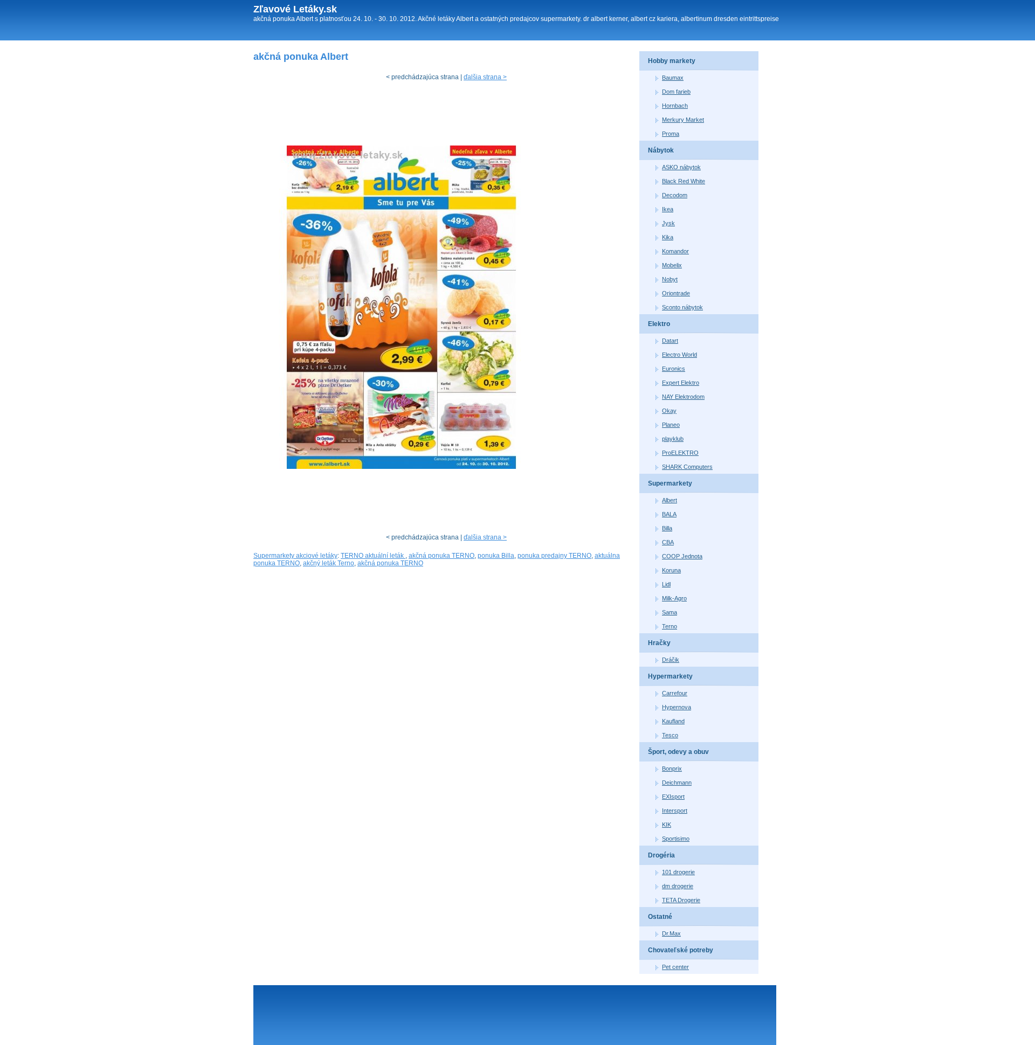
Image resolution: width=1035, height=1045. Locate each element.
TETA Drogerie (681, 900)
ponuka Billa (496, 555)
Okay (669, 410)
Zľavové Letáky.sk (295, 9)
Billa (667, 528)
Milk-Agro (674, 598)
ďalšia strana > (485, 77)
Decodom (674, 195)
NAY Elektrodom (683, 396)
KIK (666, 824)
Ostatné (660, 917)
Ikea (667, 209)
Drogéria (661, 855)
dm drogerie (677, 886)
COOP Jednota (682, 556)
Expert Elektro (680, 382)
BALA (669, 514)
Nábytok (661, 150)
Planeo (671, 424)
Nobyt (670, 279)
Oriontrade (676, 293)
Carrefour (674, 693)
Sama (669, 612)
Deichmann (677, 782)
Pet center (675, 967)
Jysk (668, 223)
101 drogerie (678, 872)
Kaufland (673, 721)
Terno (669, 626)
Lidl (666, 584)
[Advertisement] (449, 116)
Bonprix (672, 768)
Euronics (673, 368)
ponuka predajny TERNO (554, 555)
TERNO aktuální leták (373, 555)
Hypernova (676, 707)
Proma (670, 133)
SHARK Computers (687, 466)
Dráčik (670, 659)
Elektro (659, 324)
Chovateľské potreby (680, 950)
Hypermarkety (670, 676)
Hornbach (675, 105)
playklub (673, 438)
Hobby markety (671, 61)
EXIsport (673, 796)
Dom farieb (676, 91)
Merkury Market (683, 119)
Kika (667, 237)
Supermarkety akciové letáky (295, 555)
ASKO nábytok (681, 167)
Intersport (674, 810)
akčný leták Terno (328, 563)
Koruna (671, 570)
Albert (669, 500)
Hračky (659, 643)
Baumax (673, 77)
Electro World (679, 354)
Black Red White (683, 181)
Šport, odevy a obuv (678, 752)
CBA (668, 542)
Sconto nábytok (682, 307)
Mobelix (672, 265)
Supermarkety (670, 483)
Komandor (675, 251)
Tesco (670, 735)
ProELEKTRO (680, 452)
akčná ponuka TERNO (441, 555)
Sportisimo (675, 838)
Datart (670, 340)
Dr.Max (671, 933)
